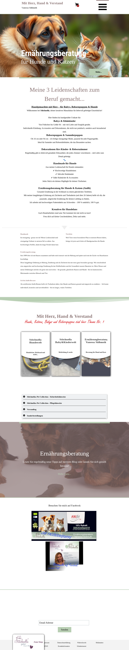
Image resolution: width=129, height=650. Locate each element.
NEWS (46, 646)
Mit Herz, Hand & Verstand (42, 3)
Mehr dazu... (64, 473)
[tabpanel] (64, 151)
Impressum (46, 643)
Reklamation (99, 643)
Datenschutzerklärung (63, 643)
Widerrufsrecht (81, 643)
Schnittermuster (81, 646)
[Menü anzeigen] (102, 6)
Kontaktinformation (64, 646)
